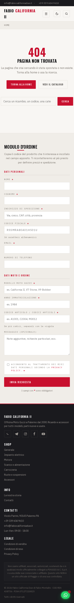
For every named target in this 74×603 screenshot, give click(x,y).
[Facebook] (34, 434)
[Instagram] (25, 434)
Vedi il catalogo (53, 84)
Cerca (65, 101)
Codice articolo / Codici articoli (31, 312)
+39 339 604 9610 (49, 3)
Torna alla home (21, 84)
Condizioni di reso (13, 549)
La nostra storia (12, 495)
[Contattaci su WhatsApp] (65, 595)
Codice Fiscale (16, 223)
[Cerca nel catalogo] (66, 13)
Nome (8, 179)
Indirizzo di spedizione (23, 208)
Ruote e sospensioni (15, 474)
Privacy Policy (11, 554)
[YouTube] (43, 434)
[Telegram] (16, 434)
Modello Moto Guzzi (19, 283)
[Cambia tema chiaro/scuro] (57, 13)
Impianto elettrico (14, 454)
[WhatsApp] (7, 434)
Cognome (11, 194)
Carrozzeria (10, 469)
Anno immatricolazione (22, 297)
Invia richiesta (20, 382)
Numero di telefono (18, 257)
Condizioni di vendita (15, 544)
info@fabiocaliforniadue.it (18, 3)
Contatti (8, 500)
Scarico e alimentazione (17, 464)
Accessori (9, 479)
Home (7, 25)
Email (9, 243)
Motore (8, 459)
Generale (9, 449)
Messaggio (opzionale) (20, 332)
